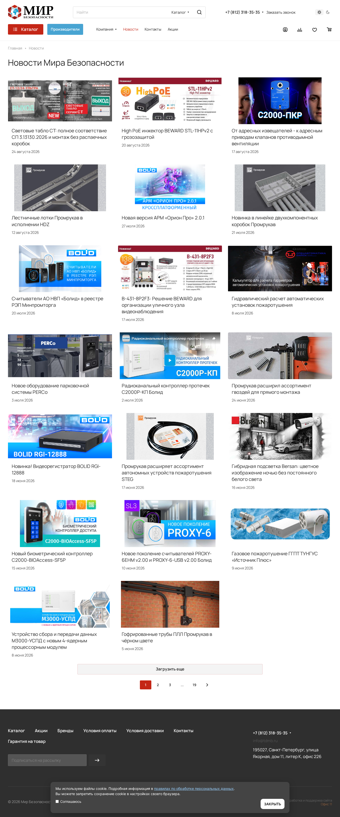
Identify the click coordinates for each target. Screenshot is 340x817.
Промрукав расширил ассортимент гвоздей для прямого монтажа (271, 388)
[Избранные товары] (314, 29)
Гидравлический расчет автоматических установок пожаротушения (278, 301)
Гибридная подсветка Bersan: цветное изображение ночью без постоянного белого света (275, 472)
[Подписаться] (97, 760)
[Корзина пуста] (329, 29)
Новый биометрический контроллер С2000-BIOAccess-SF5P (52, 556)
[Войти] (285, 29)
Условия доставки (145, 730)
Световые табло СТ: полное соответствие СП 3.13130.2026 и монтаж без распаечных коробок (59, 137)
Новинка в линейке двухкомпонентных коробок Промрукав (275, 220)
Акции (41, 730)
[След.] (207, 684)
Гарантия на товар (27, 741)
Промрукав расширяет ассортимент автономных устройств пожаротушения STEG (167, 472)
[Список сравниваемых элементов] (299, 29)
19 (194, 684)
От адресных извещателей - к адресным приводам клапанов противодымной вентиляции (277, 137)
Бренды (65, 730)
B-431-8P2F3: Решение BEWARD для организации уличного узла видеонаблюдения (162, 305)
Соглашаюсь (70, 801)
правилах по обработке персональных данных (194, 788)
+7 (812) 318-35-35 (242, 12)
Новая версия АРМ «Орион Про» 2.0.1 (163, 217)
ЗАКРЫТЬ (272, 804)
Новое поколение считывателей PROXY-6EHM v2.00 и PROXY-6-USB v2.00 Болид (167, 556)
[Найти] (199, 12)
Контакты (183, 730)
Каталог (16, 730)
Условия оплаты (99, 730)
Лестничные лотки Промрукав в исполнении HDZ (47, 220)
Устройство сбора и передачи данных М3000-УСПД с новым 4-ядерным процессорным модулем (54, 640)
